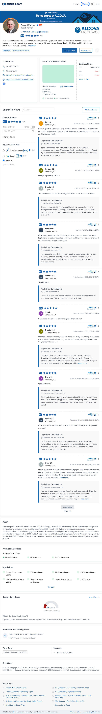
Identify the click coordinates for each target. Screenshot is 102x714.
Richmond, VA (11, 71)
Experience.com (19, 712)
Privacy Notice (75, 712)
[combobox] (37, 109)
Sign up (85, 4)
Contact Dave (69, 50)
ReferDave (85, 50)
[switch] (32, 127)
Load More (67, 507)
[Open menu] (97, 3)
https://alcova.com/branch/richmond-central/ (20, 79)
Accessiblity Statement (91, 712)
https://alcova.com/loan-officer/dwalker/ (20, 75)
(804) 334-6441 (13, 67)
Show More (32, 45)
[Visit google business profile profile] (4, 83)
